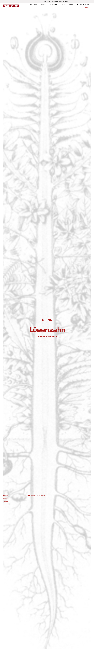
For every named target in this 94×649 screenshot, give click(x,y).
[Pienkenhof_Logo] (11, 5)
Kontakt (65, 1)
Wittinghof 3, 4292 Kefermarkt (53, 1)
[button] (77, 4)
